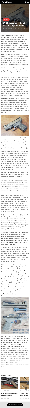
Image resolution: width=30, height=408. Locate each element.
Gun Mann (7, 2)
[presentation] (26, 388)
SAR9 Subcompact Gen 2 (15, 64)
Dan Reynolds (9, 28)
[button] (28, 2)
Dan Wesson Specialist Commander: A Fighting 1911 (9, 395)
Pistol (6, 19)
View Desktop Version (16, 404)
